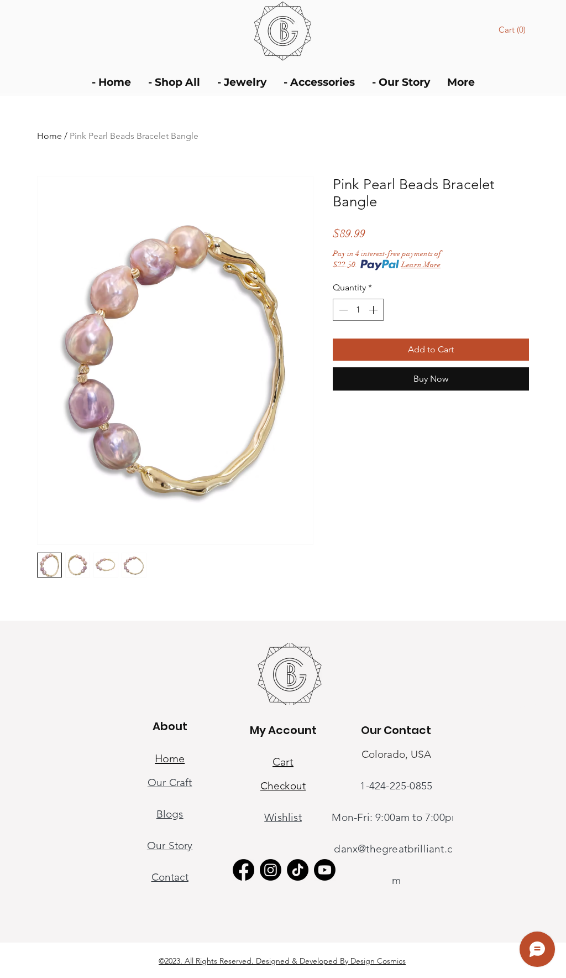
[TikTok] (297, 870)
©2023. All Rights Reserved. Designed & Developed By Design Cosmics (282, 961)
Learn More (421, 264)
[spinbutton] (358, 309)
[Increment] (374, 309)
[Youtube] (325, 870)
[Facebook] (243, 870)
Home (49, 136)
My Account (283, 730)
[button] (514, 30)
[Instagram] (270, 870)
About (170, 726)
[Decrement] (342, 309)
